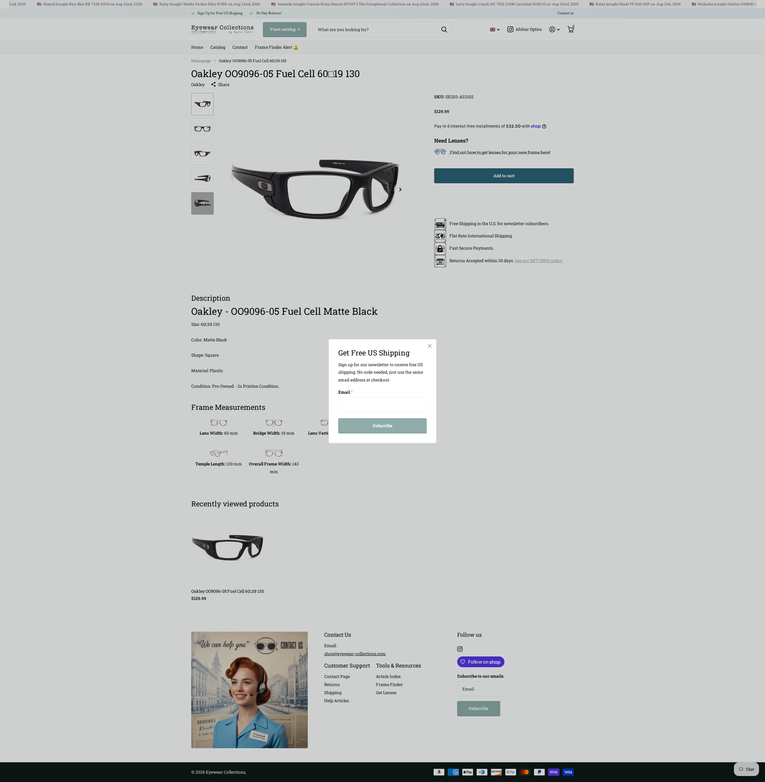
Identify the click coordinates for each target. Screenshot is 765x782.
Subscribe (382, 425)
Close (429, 345)
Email (345, 392)
